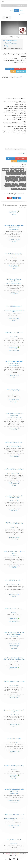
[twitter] (4, 17)
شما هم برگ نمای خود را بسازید (18, 5)
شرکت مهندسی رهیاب (14, 636)
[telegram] (10, 17)
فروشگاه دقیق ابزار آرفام (14, 843)
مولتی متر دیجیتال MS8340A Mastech (14, 681)
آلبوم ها (11, 10)
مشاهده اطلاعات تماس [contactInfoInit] (19, 69)
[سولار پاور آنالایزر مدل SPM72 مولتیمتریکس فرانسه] (14, 267)
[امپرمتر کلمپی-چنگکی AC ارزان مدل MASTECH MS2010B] (14, 349)
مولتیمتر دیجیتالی (22, 186)
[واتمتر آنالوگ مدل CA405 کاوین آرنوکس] (14, 456)
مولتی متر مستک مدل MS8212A (14, 609)
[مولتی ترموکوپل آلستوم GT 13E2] (14, 241)
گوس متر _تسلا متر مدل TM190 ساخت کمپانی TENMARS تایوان (14, 633)
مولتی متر (12, 169)
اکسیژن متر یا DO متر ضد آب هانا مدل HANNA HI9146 (14, 226)
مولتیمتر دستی (14, 186)
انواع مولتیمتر (15, 184)
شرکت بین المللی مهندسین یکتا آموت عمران (9, 40)
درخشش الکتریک (14, 394)
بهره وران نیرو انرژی (14, 258)
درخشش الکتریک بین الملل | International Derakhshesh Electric (14, 310)
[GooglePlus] (18, 859)
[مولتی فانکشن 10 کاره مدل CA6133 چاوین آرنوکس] (14, 401)
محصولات (16, 10)
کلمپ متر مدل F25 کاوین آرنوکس (14, 442)
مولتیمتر (16, 181)
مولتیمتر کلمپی (7, 186)
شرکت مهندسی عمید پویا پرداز (14, 714)
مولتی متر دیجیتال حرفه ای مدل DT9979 (14, 815)
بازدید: (24, 165)
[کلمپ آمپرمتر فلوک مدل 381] (14, 826)
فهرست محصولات (7, 42)
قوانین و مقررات (13, 855)
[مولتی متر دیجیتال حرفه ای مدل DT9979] (14, 801)
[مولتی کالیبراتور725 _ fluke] (14, 377)
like (2, 37)
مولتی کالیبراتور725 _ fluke (14, 390)
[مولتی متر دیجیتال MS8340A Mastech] (14, 668)
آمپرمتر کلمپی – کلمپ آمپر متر (12, 179)
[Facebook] (22, 859)
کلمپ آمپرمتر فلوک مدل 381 (14, 840)
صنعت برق (6, 45)
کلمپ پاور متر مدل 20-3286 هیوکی (14, 580)
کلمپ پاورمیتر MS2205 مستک (14, 306)
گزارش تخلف (16, 37)
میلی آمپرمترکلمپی (9, 181)
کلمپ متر (6, 47)
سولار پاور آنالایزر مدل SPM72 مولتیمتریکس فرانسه (14, 280)
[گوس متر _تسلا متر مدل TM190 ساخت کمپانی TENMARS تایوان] (14, 620)
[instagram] (7, 17)
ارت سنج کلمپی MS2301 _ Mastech (14, 766)
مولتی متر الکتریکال (19, 169)
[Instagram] (14, 859)
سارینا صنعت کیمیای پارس (14, 229)
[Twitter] (6, 859)
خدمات (21, 10)
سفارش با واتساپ (20, 71)
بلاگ (3, 853)
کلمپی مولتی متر (15, 188)
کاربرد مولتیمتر (8, 184)
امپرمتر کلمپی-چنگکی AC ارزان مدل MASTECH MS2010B (14, 362)
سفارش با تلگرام (9, 69)
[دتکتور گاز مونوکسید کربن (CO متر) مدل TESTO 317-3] (14, 777)
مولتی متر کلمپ (5, 169)
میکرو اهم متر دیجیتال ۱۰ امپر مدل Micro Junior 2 (14, 552)
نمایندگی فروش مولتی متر (12, 172)
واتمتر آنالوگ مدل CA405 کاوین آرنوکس (14, 469)
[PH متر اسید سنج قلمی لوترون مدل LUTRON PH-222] (14, 484)
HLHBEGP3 (22, 153)
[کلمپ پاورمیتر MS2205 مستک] (14, 293)
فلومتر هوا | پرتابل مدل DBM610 (14, 333)
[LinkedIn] (10, 859)
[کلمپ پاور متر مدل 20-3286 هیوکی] (14, 567)
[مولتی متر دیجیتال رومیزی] (14, 725)
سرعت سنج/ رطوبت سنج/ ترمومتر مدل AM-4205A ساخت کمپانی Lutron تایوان (14, 659)
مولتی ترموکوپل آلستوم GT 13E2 (14, 254)
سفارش (13, 71)
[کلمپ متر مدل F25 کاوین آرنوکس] (14, 429)
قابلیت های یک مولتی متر (21, 174)
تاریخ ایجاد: (23, 167)
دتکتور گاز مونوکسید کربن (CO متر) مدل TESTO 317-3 (14, 790)
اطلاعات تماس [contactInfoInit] (22, 14)
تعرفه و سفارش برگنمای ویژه (11, 853)
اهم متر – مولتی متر (22, 176)
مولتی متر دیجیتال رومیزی (14, 739)
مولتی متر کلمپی (22, 179)
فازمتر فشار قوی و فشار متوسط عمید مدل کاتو (14, 711)
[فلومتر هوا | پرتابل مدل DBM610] (14, 319)
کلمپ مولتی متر (23, 188)
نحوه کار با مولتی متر (10, 174)
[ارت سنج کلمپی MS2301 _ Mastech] (14, 752)
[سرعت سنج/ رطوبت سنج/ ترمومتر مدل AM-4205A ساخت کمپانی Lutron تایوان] (14, 646)
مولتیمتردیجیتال (22, 181)
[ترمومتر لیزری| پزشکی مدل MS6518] (14, 510)
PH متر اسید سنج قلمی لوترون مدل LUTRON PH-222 (14, 497)
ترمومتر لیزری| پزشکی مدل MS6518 (14, 523)
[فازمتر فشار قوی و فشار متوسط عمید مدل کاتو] (14, 697)
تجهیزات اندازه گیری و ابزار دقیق (10, 43)
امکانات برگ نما (23, 853)
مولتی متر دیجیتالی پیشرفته (11, 176)
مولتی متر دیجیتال (22, 172)
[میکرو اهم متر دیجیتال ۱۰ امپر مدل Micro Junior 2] (14, 539)
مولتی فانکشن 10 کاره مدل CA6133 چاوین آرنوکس (14, 414)
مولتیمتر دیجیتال (22, 184)
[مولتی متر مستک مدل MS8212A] (14, 595)
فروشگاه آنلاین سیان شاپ (14, 337)
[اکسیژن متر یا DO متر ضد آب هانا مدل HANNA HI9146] (14, 213)
